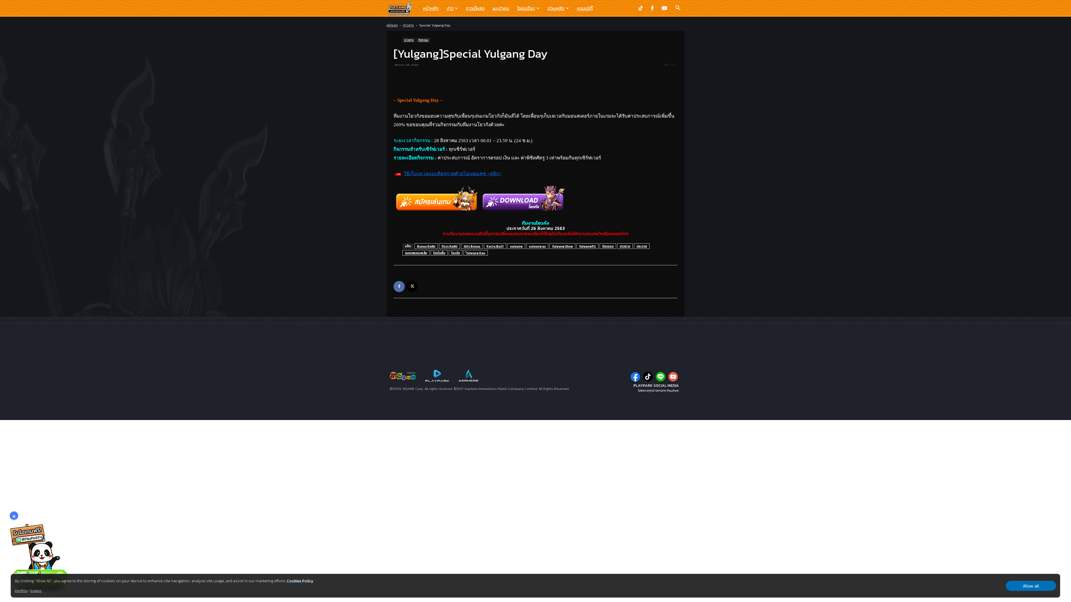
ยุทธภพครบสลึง (416, 253)
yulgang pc (537, 246)
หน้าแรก (392, 25)
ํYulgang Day (475, 253)
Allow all (1031, 585)
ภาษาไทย (21, 590)
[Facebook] (399, 286)
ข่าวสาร (408, 25)
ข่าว (450, 8)
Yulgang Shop (562, 246)
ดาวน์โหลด (475, 8)
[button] (677, 8)
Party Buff (495, 246)
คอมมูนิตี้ (585, 8)
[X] (412, 286)
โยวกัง (455, 253)
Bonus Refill (426, 246)
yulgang (516, 246)
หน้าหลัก (431, 8)
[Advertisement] (535, 81)
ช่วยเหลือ (555, 8)
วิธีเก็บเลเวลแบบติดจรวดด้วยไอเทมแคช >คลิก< (452, 173)
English (36, 590)
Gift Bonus (472, 246)
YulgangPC (587, 246)
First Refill (449, 246)
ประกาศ (641, 246)
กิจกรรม (423, 40)
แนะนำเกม (501, 8)
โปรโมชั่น (439, 253)
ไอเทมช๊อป (526, 8)
